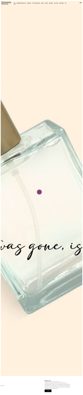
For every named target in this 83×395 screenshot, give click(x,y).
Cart (65, 3)
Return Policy (61, 3)
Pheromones (51, 3)
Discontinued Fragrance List (21, 3)
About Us (46, 3)
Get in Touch (56, 3)
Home (15, 3)
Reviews (42, 3)
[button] (39, 192)
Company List (29, 3)
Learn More (48, 390)
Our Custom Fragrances (36, 3)
